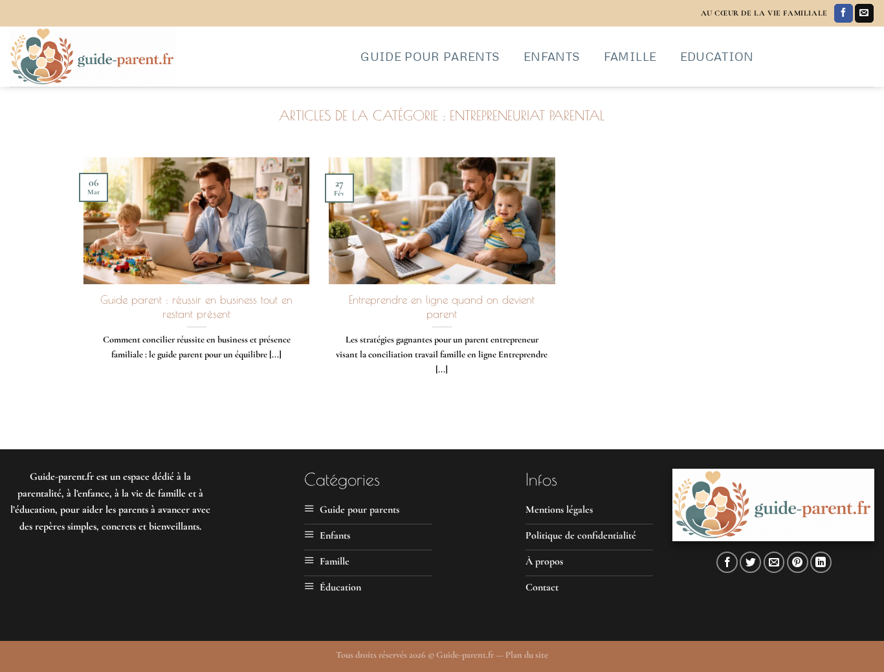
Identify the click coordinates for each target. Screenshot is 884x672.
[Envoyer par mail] (774, 562)
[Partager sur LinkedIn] (821, 562)
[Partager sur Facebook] (727, 562)
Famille (630, 56)
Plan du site (526, 654)
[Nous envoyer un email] (864, 13)
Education (717, 56)
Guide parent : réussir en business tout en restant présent (196, 306)
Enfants (552, 56)
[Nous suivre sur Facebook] (843, 13)
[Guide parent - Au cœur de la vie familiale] (171, 57)
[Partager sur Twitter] (750, 562)
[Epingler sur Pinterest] (797, 562)
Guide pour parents (430, 56)
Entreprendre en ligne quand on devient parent (442, 306)
